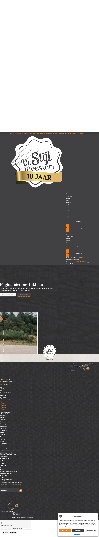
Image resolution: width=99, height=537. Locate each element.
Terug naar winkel (17, 528)
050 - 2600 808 (5, 379)
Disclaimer (13, 517)
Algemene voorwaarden (27, 517)
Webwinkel (3, 475)
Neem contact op (24, 295)
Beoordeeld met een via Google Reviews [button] (67, 133)
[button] (96, 516)
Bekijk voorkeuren (91, 530)
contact (2, 452)
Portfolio (68, 198)
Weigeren (78, 530)
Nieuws (68, 200)
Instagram (3, 332)
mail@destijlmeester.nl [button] (38, 133)
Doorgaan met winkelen (9, 532)
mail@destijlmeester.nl (8, 381)
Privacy (18, 517)
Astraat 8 (2, 390)
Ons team (70, 205)
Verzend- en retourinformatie (8, 471)
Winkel (69, 211)
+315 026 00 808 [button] (26, 133)
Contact (2, 477)
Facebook (3, 341)
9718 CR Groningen (5, 392)
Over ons (68, 202)
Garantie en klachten (73, 217)
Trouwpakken (69, 196)
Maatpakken (69, 194)
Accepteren (65, 530)
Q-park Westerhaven (6, 398)
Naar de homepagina (7, 295)
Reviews (70, 208)
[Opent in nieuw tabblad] (16, 515)
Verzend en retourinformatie (75, 214)
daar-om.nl (11, 511)
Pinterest (3, 350)
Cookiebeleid (77, 534)
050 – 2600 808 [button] (15, 133)
